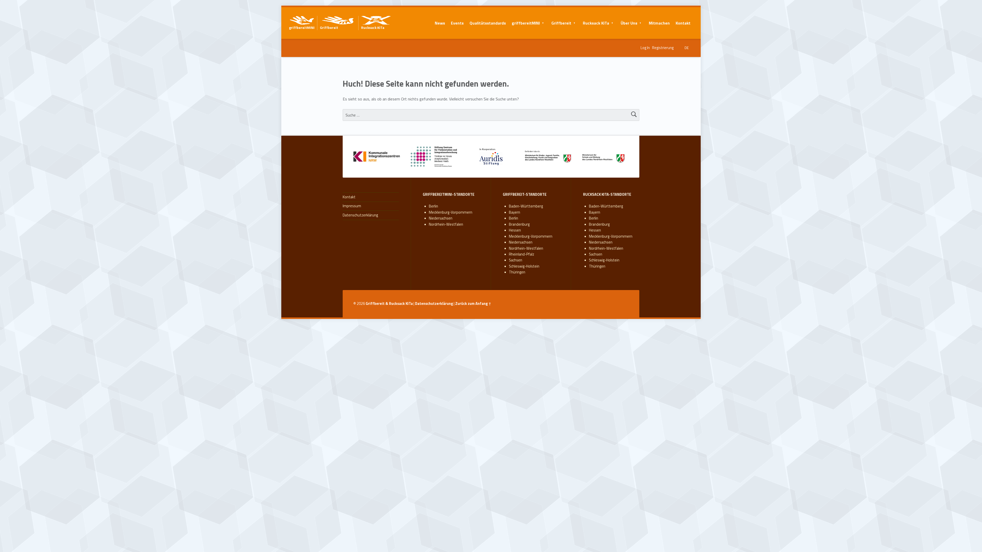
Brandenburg (519, 224)
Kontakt (683, 23)
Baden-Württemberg (526, 206)
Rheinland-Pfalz (521, 254)
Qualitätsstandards (488, 23)
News (440, 23)
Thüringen (517, 272)
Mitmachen (659, 23)
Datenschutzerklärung (360, 215)
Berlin (433, 206)
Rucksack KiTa (596, 23)
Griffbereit (561, 23)
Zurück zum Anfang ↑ (473, 303)
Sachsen (515, 260)
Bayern (514, 212)
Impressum (352, 206)
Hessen (515, 230)
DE (687, 47)
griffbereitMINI (526, 23)
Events (457, 23)
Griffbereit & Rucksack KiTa (389, 303)
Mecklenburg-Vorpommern (450, 212)
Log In (645, 48)
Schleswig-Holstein (524, 266)
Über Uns (629, 23)
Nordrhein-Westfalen (446, 224)
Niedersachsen (440, 218)
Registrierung (663, 48)
